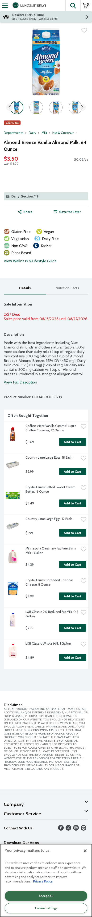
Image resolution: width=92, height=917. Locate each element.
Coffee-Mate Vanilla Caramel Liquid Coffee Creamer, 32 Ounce (51, 428)
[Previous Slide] (10, 108)
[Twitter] (68, 829)
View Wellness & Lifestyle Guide (30, 261)
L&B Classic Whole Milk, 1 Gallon (48, 643)
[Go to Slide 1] (16, 107)
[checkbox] (84, 30)
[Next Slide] (82, 108)
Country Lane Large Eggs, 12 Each (48, 519)
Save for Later (70, 212)
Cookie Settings (46, 908)
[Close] (85, 851)
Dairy (32, 133)
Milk (44, 133)
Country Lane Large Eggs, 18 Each (48, 457)
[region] (46, 880)
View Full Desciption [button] (20, 382)
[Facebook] (61, 829)
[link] (67, 212)
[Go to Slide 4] (75, 107)
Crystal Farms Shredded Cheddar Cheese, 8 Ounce (49, 582)
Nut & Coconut (63, 133)
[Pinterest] (83, 829)
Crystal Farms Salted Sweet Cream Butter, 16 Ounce (50, 489)
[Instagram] (76, 829)
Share (27, 212)
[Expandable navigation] (5, 5)
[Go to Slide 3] (55, 107)
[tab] (25, 288)
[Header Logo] (28, 5)
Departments (13, 133)
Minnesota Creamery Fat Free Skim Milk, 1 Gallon (50, 550)
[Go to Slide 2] (36, 107)
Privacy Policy (43, 881)
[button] (72, 5)
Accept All (46, 896)
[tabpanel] (46, 483)
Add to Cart (72, 442)
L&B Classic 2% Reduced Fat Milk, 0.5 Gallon (52, 614)
